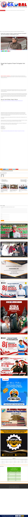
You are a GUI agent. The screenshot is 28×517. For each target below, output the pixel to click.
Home (1, 31)
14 (18, 461)
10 (2, 461)
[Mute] (25, 238)
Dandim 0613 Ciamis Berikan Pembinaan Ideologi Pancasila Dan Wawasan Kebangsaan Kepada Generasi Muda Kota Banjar (23, 180)
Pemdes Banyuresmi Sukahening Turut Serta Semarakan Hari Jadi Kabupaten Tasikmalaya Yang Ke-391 (13, 100)
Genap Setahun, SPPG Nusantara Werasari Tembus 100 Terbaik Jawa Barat (23, 190)
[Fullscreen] (26, 238)
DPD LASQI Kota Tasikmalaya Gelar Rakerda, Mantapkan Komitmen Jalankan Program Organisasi (4, 190)
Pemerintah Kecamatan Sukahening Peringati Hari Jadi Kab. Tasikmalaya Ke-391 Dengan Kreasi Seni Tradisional (5, 180)
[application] (14, 231)
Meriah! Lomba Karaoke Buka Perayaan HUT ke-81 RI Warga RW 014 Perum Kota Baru (14, 10)
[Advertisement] (14, 16)
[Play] (1, 238)
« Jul (13, 464)
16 (25, 461)
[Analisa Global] (14, 4)
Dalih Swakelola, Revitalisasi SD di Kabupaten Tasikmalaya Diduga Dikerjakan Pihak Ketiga (14, 190)
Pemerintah (3, 31)
